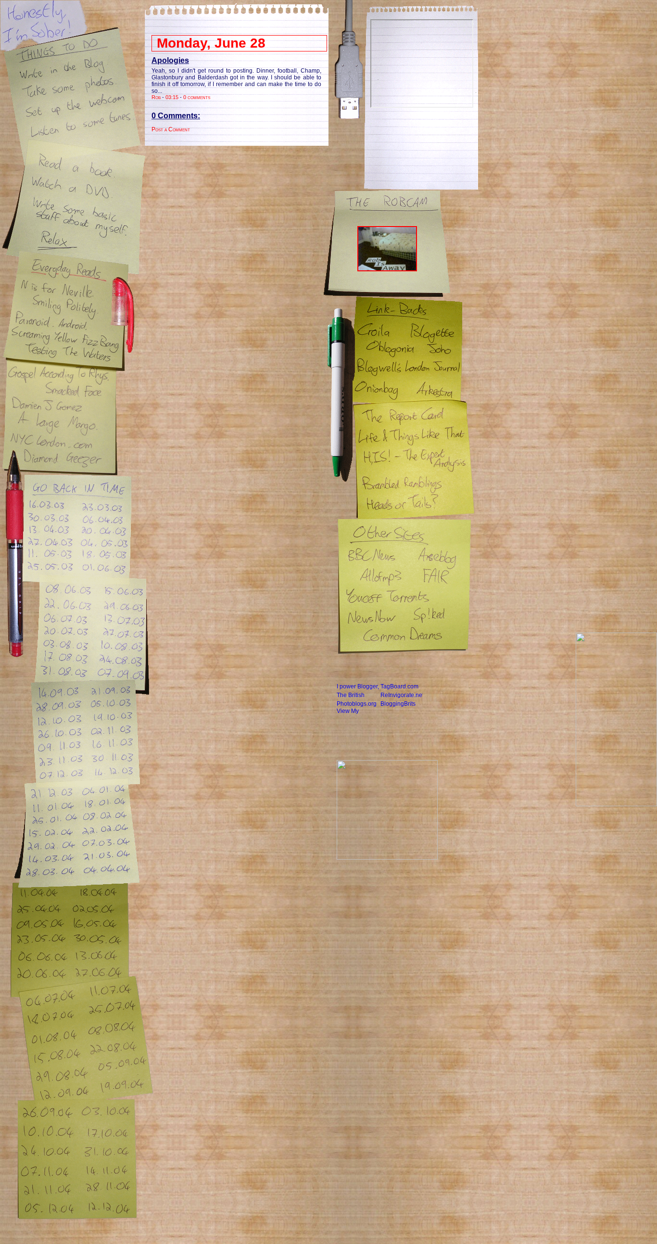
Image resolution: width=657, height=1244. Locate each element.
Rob (156, 97)
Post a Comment (171, 129)
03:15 (171, 97)
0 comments (196, 97)
